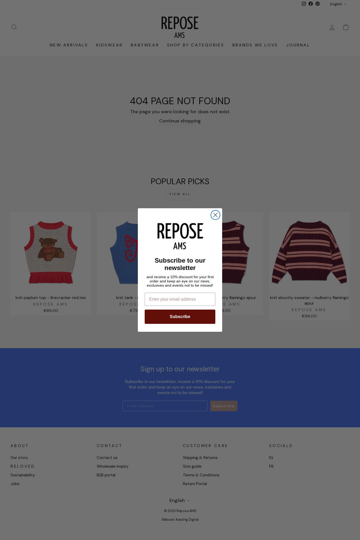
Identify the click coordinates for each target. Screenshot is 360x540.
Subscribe (180, 316)
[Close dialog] (215, 215)
